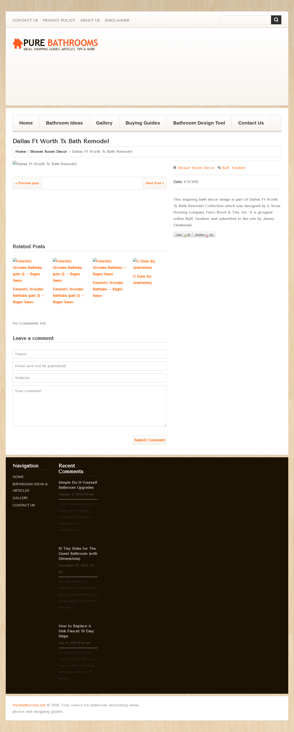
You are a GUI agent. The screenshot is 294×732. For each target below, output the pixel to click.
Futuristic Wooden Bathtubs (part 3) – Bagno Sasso (28, 295)
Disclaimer (117, 20)
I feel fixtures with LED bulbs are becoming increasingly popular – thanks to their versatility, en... (77, 517)
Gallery (101, 125)
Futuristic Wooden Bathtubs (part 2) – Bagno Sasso (68, 295)
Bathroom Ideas (64, 122)
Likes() (183, 234)
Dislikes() (204, 234)
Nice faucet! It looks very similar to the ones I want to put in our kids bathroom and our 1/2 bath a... (78, 665)
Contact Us (25, 20)
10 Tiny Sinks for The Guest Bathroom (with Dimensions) (78, 553)
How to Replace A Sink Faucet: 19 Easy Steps (76, 631)
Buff (225, 168)
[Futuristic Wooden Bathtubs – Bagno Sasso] (109, 267)
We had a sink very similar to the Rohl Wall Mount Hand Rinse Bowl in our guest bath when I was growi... (78, 594)
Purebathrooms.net (29, 705)
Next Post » (155, 183)
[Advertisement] (201, 67)
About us (90, 20)
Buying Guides (139, 125)
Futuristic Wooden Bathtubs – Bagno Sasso (108, 289)
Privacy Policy (59, 20)
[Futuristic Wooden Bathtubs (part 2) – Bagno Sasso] (69, 271)
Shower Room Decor (48, 151)
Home (26, 122)
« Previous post (27, 183)
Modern (239, 168)
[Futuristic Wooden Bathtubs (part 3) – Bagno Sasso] (29, 271)
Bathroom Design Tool (199, 122)
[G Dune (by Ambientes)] (150, 264)
